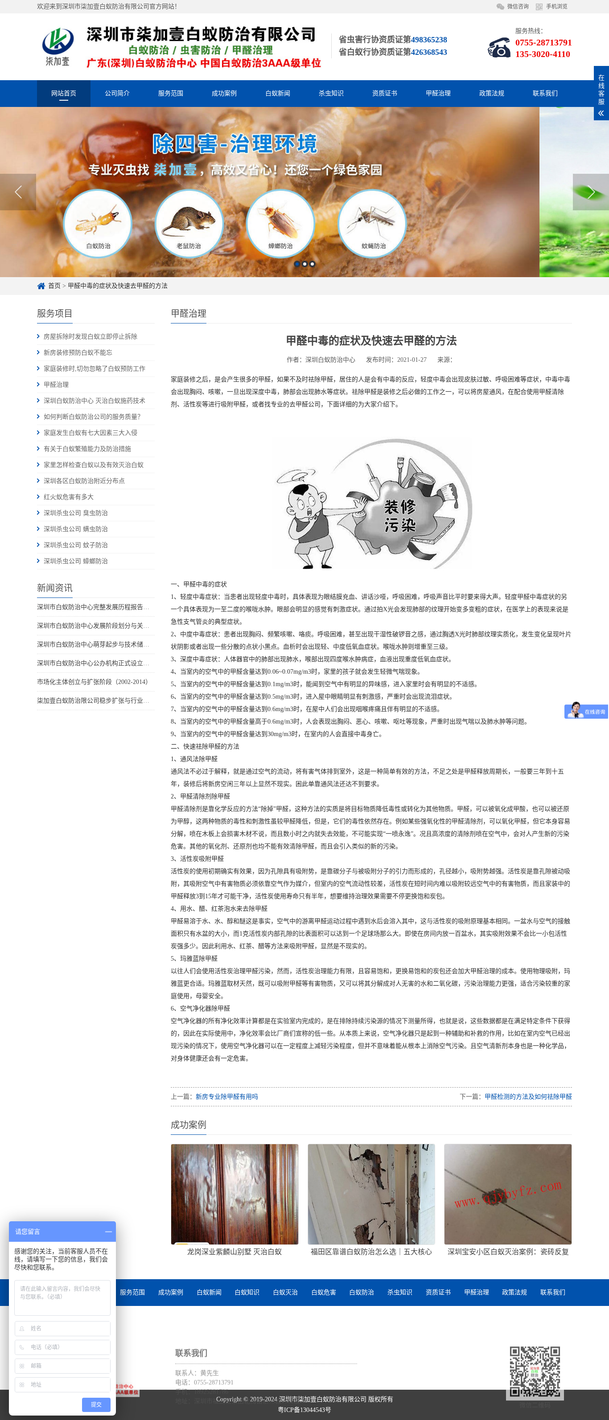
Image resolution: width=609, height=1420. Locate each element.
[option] (304, 192)
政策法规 (491, 93)
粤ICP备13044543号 (304, 1410)
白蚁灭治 (285, 1292)
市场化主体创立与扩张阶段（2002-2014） (94, 682)
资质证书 (384, 93)
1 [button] (297, 264)
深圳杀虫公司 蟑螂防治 (76, 561)
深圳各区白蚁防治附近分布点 (84, 481)
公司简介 (117, 93)
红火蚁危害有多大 (69, 497)
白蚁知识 (247, 1292)
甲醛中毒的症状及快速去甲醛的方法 (118, 285)
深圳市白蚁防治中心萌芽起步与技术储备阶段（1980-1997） (119, 644)
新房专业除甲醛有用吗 (227, 1096)
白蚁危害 (323, 1292)
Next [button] (591, 192)
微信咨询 (518, 7)
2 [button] (304, 264)
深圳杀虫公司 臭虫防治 (76, 513)
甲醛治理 (438, 93)
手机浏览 (557, 7)
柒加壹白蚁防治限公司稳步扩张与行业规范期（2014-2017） (119, 700)
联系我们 (545, 93)
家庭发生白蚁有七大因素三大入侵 (90, 433)
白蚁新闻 (277, 93)
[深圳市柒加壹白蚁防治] (179, 46)
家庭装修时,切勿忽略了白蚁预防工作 (94, 368)
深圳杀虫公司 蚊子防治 (76, 545)
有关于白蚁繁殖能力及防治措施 (87, 449)
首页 (54, 285)
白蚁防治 (361, 1292)
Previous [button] (18, 192)
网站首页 (63, 93)
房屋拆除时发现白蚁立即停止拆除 (90, 336)
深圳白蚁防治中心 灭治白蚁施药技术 (94, 400)
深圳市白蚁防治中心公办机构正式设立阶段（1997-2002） (116, 663)
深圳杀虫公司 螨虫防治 (76, 529)
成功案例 (224, 93)
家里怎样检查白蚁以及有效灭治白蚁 (94, 465)
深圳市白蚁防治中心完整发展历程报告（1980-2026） (110, 607)
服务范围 (170, 93)
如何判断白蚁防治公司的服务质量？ (94, 416)
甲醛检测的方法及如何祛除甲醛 (528, 1096)
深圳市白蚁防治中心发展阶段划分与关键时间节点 (105, 625)
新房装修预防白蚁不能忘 (78, 352)
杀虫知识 (331, 93)
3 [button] (312, 264)
